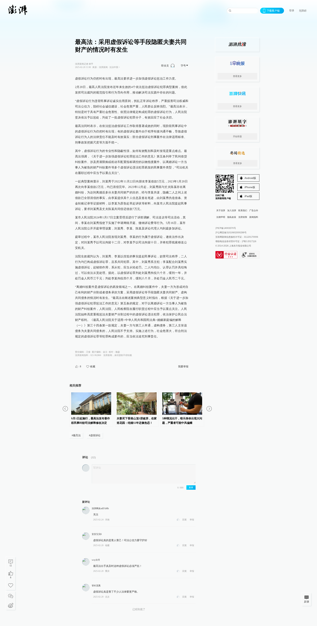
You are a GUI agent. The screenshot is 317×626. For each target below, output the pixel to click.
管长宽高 (96, 585)
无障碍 (303, 10)
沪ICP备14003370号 (225, 228)
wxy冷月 (96, 560)
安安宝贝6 (97, 534)
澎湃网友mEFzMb (100, 508)
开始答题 (237, 136)
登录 (291, 10)
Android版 (250, 178)
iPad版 (248, 196)
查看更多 (237, 76)
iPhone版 (250, 187)
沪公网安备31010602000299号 (231, 232)
